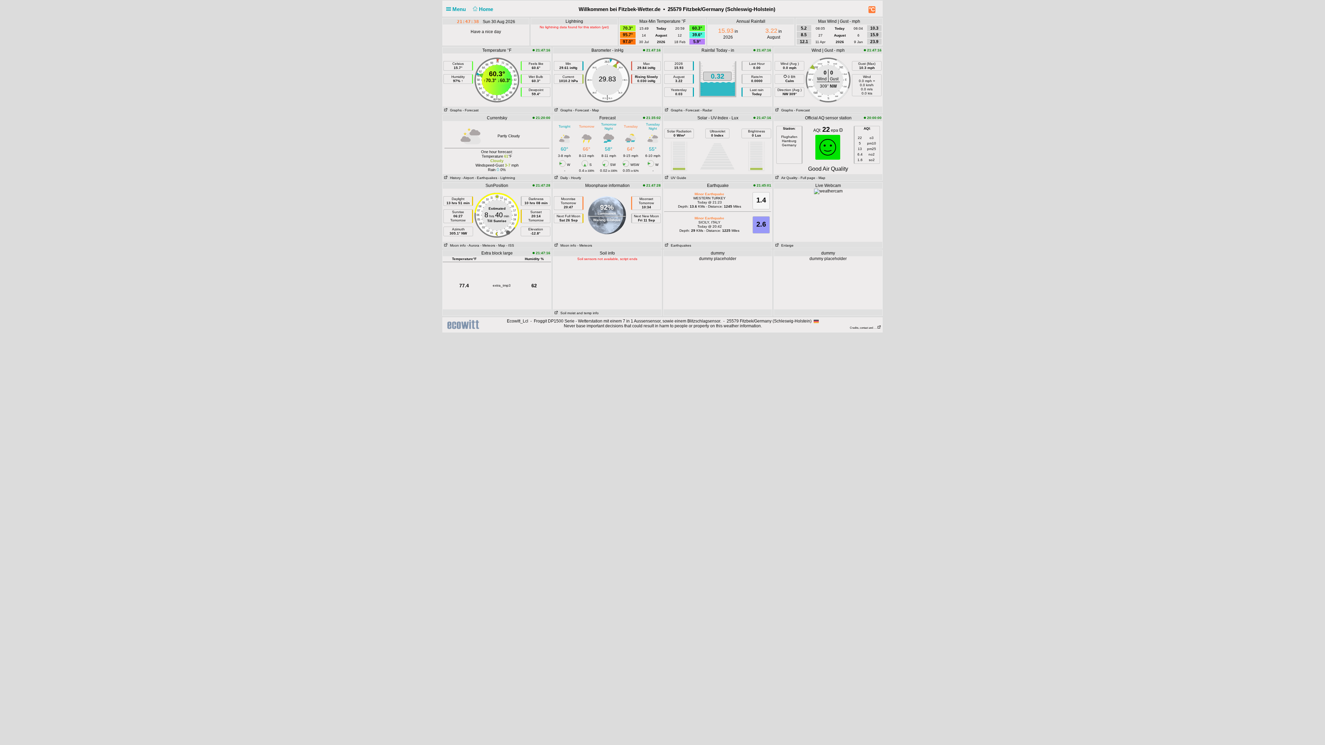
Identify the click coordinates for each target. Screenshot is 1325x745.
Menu (460, 9)
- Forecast (471, 110)
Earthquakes (680, 245)
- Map (594, 110)
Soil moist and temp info (578, 313)
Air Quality (788, 178)
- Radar (706, 110)
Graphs (455, 110)
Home (487, 9)
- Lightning (506, 178)
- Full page (806, 178)
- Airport (468, 178)
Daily (563, 178)
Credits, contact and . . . (863, 327)
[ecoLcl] (464, 324)
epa (835, 130)
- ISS (510, 245)
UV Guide (677, 178)
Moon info (457, 245)
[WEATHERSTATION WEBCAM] (828, 191)
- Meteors (487, 245)
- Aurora (473, 245)
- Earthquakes (486, 178)
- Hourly (575, 178)
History (454, 178)
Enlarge (786, 245)
